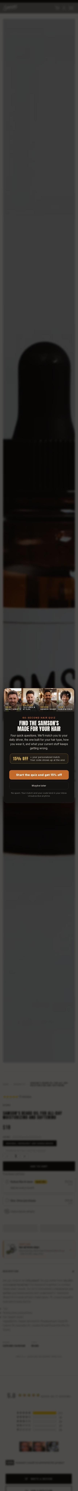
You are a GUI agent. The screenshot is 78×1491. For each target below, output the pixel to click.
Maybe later (39, 785)
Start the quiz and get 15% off (39, 775)
